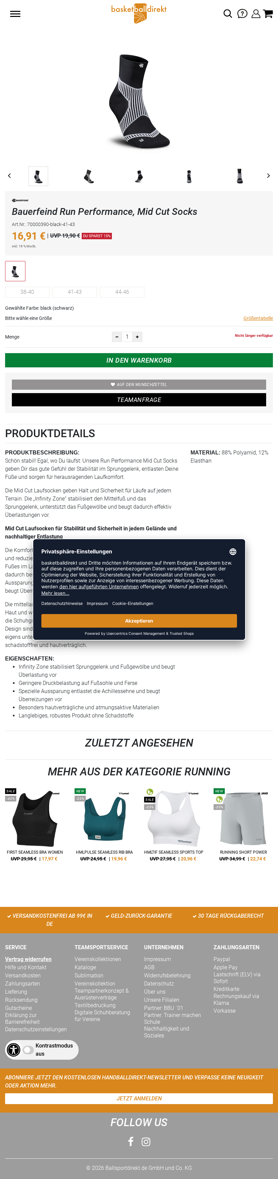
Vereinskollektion (95, 983)
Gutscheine (18, 1008)
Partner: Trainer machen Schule (172, 1018)
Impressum (157, 959)
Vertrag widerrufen (28, 959)
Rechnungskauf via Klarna (236, 999)
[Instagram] (146, 1142)
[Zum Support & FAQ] (242, 13)
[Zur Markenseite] (20, 202)
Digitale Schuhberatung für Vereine (102, 1015)
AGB (149, 967)
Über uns (154, 992)
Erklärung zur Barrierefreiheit (22, 1018)
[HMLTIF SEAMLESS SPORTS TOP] (174, 827)
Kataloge (85, 967)
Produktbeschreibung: (42, 452)
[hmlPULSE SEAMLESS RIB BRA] (104, 827)
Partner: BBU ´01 (163, 1008)
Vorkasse (225, 1011)
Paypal (222, 959)
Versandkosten (23, 975)
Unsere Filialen (161, 1000)
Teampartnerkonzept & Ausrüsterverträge (102, 994)
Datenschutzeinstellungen (36, 1029)
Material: (205, 452)
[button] (15, 14)
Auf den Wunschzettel (142, 384)
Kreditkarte (226, 989)
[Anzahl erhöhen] (137, 337)
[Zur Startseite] (139, 13)
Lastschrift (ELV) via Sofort (237, 977)
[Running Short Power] (243, 827)
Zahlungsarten (22, 983)
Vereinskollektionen (98, 959)
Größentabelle (258, 318)
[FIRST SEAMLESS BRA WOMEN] (35, 827)
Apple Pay (226, 967)
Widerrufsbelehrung (167, 975)
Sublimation (89, 975)
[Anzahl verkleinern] (117, 337)
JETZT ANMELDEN (139, 1098)
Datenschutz (159, 983)
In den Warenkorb (139, 360)
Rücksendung (21, 1000)
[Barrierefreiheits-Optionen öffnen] (13, 1049)
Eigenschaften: (29, 659)
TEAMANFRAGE (139, 399)
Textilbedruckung (95, 1005)
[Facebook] (131, 1142)
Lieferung (16, 992)
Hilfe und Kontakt (25, 967)
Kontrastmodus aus (54, 1049)
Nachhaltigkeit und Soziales (166, 1032)
